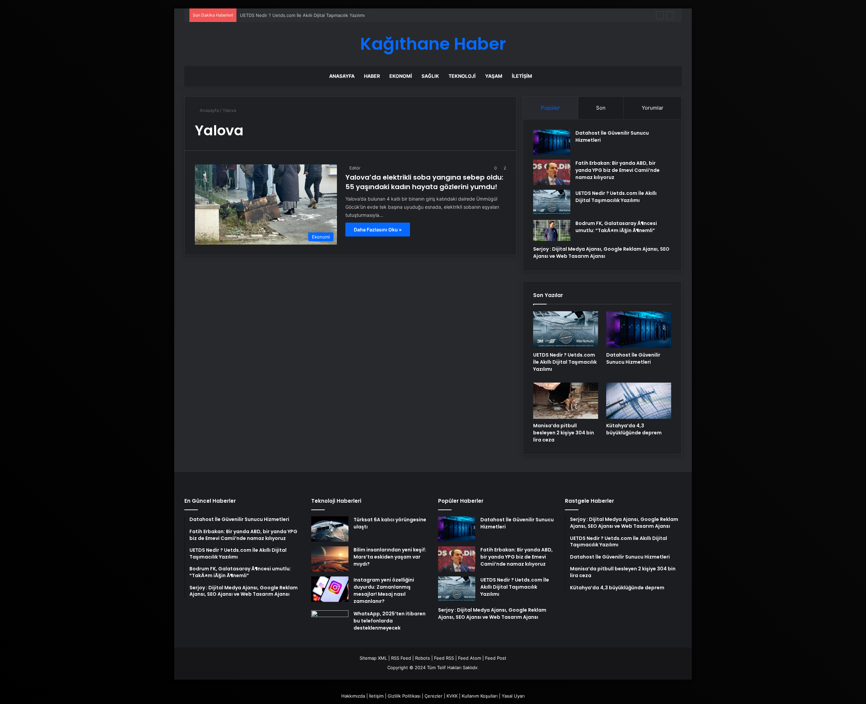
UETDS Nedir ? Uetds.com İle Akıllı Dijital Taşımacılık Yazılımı (302, 15)
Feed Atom (469, 658)
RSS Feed (401, 658)
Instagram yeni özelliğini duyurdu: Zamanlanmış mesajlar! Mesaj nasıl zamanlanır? (384, 590)
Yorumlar (652, 108)
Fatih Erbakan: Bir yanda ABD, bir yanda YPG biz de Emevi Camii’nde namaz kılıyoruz (617, 170)
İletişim (522, 76)
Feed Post (495, 658)
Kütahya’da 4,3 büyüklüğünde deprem (634, 429)
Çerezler (433, 696)
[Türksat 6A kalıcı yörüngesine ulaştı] (329, 529)
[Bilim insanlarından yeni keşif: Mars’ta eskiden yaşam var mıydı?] (329, 559)
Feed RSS (444, 658)
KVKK (452, 696)
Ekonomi (400, 76)
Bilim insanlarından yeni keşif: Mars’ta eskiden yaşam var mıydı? (390, 556)
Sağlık (430, 76)
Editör (354, 168)
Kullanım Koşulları (480, 696)
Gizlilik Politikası (404, 696)
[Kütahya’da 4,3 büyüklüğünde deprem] (638, 401)
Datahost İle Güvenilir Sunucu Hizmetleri (633, 358)
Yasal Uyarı (513, 696)
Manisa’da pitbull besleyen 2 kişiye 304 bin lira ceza (563, 432)
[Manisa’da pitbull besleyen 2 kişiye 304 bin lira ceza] (565, 401)
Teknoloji (462, 76)
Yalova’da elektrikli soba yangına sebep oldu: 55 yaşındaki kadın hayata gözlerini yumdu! (424, 182)
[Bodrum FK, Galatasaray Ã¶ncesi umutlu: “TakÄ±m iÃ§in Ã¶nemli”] (551, 230)
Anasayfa (342, 76)
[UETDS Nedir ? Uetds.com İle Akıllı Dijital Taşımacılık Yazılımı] (551, 202)
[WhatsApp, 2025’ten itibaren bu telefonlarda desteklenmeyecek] (329, 623)
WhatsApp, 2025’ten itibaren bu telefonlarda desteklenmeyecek (390, 620)
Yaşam (493, 76)
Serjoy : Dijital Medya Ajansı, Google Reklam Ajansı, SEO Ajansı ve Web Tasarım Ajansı (601, 252)
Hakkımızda (353, 696)
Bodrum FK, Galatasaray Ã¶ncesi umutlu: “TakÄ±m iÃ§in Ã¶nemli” (616, 227)
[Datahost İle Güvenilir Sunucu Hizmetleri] (551, 142)
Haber (372, 76)
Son (601, 108)
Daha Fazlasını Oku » (378, 229)
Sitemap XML (373, 658)
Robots (422, 658)
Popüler (550, 108)
